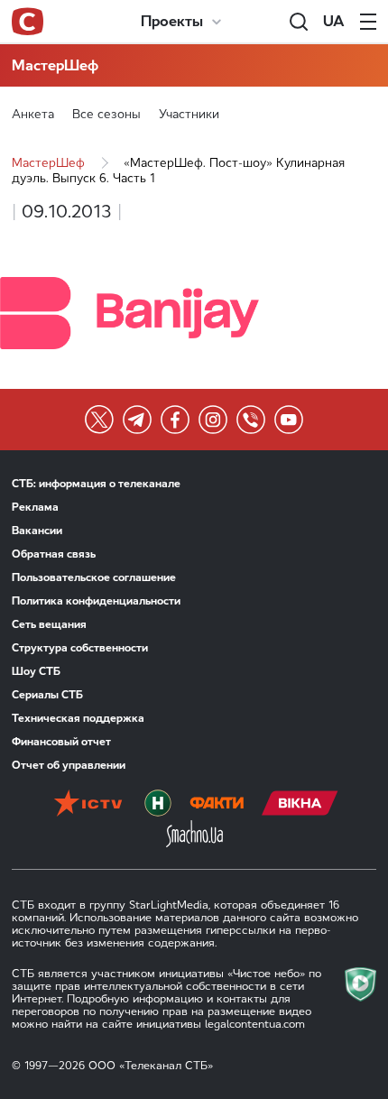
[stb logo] (27, 22)
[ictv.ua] (88, 805)
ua (334, 21)
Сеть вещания (49, 624)
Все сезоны (106, 114)
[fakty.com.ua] (216, 805)
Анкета (33, 114)
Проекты (172, 21)
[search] (299, 22)
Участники (189, 114)
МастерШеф (55, 65)
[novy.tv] (157, 805)
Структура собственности (80, 648)
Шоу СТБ (36, 671)
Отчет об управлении (68, 765)
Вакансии (37, 530)
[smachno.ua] (194, 835)
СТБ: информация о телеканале (96, 483)
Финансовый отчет (61, 741)
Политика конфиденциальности (96, 601)
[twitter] (99, 419)
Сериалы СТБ (47, 694)
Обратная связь (54, 554)
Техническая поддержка (78, 718)
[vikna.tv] (300, 805)
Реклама (35, 507)
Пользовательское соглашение (94, 577)
